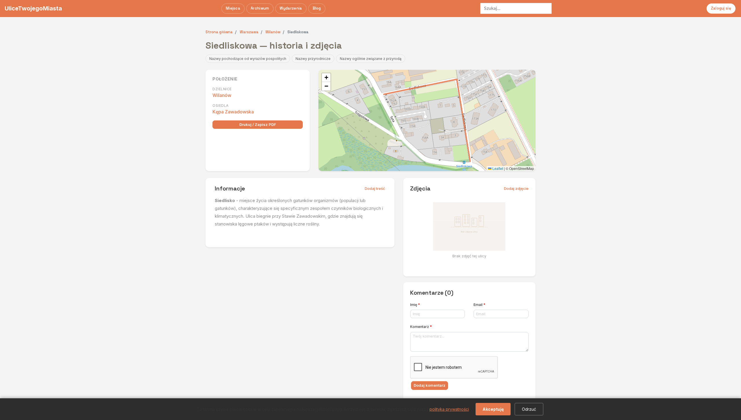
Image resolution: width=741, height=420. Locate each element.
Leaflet (497, 168)
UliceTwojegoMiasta (33, 8)
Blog (317, 8)
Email (479, 304)
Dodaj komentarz (429, 385)
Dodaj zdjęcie (516, 188)
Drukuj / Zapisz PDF (257, 124)
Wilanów (221, 95)
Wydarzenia (291, 8)
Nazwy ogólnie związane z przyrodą (370, 58)
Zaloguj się (721, 8)
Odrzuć (529, 409)
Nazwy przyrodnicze (313, 58)
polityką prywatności (449, 409)
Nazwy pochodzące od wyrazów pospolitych (247, 58)
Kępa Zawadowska (233, 112)
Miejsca (233, 8)
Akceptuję (493, 409)
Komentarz (421, 326)
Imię (415, 304)
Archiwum (260, 8)
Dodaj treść (375, 188)
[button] (326, 77)
